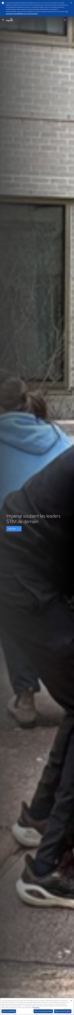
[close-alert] (71, 2)
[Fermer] (71, 1001)
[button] (3, 19)
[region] (37, 1006)
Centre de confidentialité (8, 1011)
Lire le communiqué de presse (18, 534)
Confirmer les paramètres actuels (43, 1011)
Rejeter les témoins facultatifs (62, 1011)
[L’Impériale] (13, 20)
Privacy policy (35, 1007)
